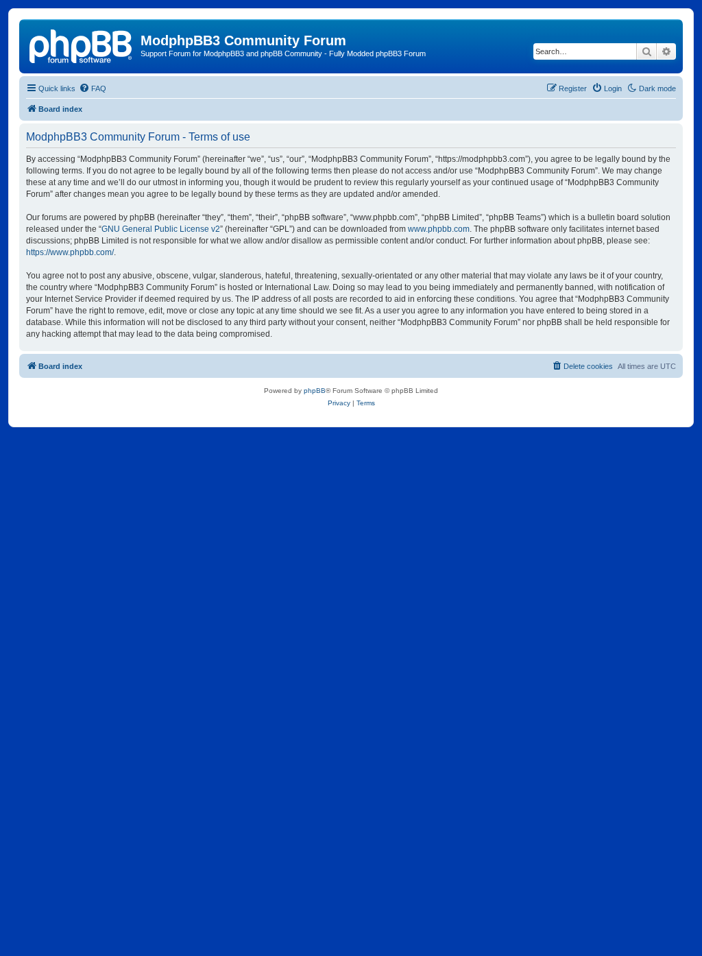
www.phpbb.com (439, 229)
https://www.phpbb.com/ (70, 252)
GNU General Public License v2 (160, 229)
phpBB (315, 390)
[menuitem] (92, 88)
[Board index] (82, 45)
